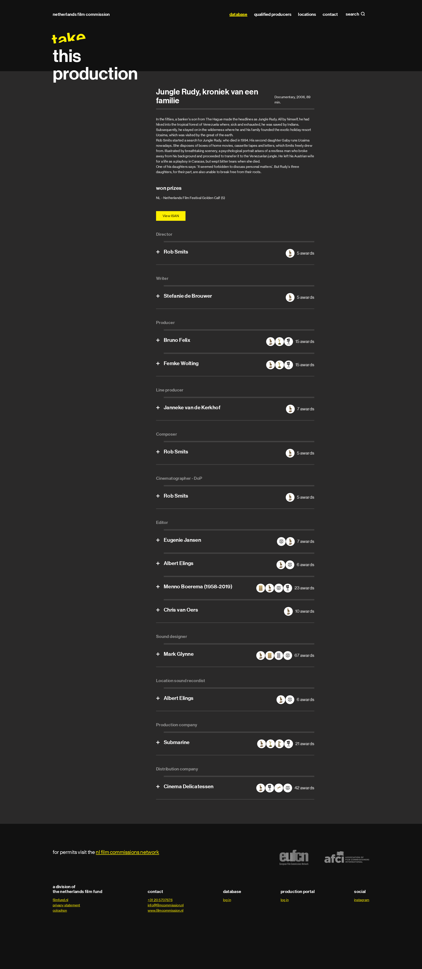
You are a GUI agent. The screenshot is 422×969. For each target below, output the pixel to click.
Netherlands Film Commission (81, 14)
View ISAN (171, 216)
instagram (361, 900)
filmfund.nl (60, 900)
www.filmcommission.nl (165, 910)
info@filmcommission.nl (166, 905)
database (238, 14)
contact (330, 14)
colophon (60, 910)
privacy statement (66, 905)
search (353, 14)
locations (307, 14)
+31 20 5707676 (160, 900)
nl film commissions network (127, 852)
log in (227, 900)
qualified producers (273, 14)
